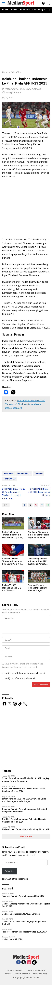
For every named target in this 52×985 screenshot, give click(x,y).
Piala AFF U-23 (24, 473)
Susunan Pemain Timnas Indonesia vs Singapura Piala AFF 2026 (12, 561)
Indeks (8, 974)
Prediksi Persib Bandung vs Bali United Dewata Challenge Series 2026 (24, 820)
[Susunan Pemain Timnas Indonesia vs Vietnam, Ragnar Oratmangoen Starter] (39, 576)
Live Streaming (40, 974)
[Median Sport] (20, 3)
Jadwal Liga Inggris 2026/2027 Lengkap (21, 914)
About (9, 970)
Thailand (38, 473)
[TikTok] (34, 962)
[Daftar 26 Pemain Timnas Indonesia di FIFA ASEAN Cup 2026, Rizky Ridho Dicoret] (13, 523)
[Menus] (4, 3)
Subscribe (9, 871)
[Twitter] (23, 962)
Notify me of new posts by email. (20, 678)
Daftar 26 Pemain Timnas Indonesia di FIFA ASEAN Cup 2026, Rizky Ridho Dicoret (12, 535)
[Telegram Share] (42, 505)
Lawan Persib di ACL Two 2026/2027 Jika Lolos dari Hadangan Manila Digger (24, 800)
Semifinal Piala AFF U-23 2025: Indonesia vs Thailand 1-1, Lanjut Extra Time (13, 492)
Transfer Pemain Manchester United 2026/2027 (24, 932)
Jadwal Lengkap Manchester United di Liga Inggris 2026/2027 (26, 905)
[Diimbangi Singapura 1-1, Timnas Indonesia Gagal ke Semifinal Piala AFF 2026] (39, 523)
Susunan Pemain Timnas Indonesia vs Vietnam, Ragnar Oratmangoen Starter (38, 588)
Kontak (29, 970)
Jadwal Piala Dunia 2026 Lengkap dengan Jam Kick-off (24, 922)
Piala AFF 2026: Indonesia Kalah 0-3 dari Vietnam (11, 588)
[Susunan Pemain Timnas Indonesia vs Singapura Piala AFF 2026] (13, 550)
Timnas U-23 (10, 479)
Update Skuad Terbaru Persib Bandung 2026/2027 (25, 829)
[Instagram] (29, 962)
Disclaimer (40, 970)
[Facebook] (18, 962)
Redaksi (19, 970)
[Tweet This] (30, 505)
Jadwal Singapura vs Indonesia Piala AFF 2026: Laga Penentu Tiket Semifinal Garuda (38, 561)
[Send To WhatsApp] (47, 505)
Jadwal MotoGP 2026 (12, 939)
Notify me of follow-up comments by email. (25, 673)
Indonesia (8, 473)
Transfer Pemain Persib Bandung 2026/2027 (23, 896)
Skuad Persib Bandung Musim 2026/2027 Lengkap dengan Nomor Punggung (25, 779)
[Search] (48, 3)
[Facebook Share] (24, 505)
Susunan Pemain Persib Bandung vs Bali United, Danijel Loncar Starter (24, 810)
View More (25, 836)
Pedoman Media (22, 974)
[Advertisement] (26, 41)
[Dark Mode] (43, 3)
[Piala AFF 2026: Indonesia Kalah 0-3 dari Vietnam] (13, 576)
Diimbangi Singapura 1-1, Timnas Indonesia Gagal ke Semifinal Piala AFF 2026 (38, 535)
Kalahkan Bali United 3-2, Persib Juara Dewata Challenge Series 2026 (23, 789)
